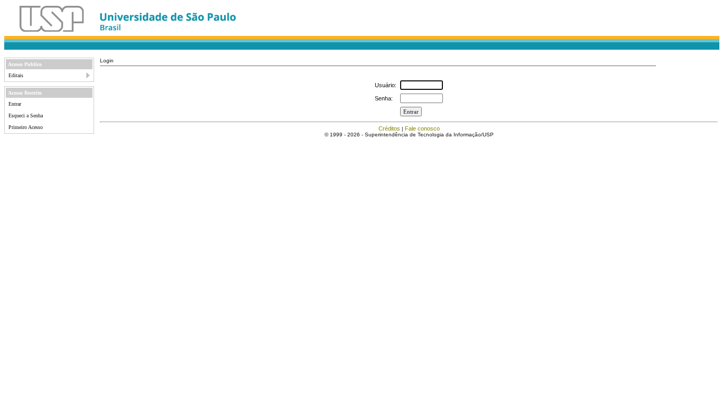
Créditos (389, 128)
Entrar (14, 104)
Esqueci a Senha (25, 115)
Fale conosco (422, 128)
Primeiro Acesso (25, 127)
